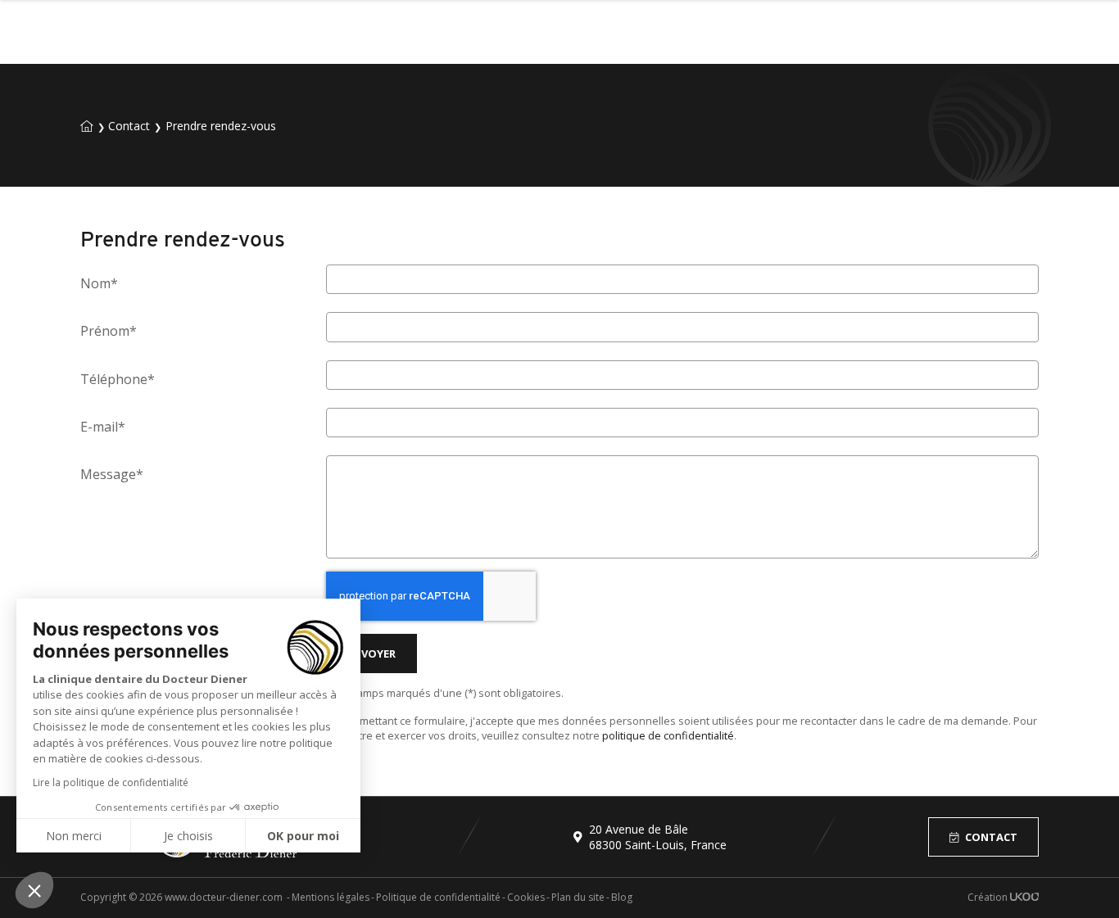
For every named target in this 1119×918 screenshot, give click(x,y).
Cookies (526, 897)
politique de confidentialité (668, 735)
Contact (991, 837)
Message (111, 474)
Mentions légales (330, 897)
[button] (34, 890)
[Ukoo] (1024, 897)
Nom (99, 283)
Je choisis (188, 835)
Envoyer (371, 653)
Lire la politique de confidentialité (110, 782)
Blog (621, 897)
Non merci (74, 835)
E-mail (102, 427)
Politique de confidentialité (438, 897)
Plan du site (578, 897)
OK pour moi (303, 835)
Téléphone (117, 379)
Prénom (108, 331)
